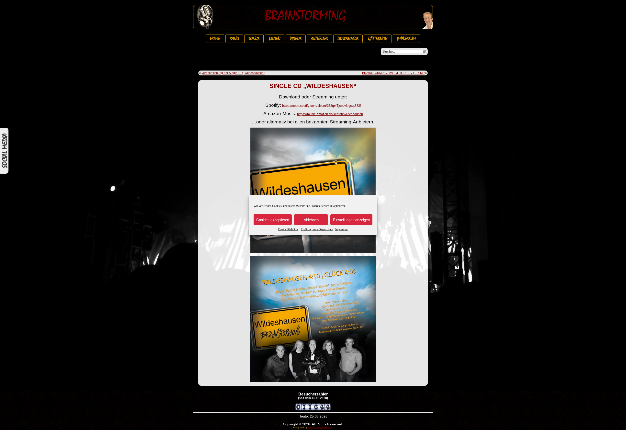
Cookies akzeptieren (272, 219)
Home (215, 38)
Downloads (347, 38)
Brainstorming (305, 15)
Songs (253, 38)
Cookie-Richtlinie (288, 229)
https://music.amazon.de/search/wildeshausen (330, 114)
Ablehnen (311, 219)
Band (234, 38)
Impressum (341, 229)
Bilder (274, 38)
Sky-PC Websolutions (320, 427)
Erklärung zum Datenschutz (317, 229)
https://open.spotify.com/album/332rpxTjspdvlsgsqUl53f (321, 106)
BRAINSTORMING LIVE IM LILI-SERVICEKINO (393, 73)
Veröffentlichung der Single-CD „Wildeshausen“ (233, 73)
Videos (296, 38)
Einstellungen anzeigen (351, 219)
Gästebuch (377, 38)
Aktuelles (319, 38)
